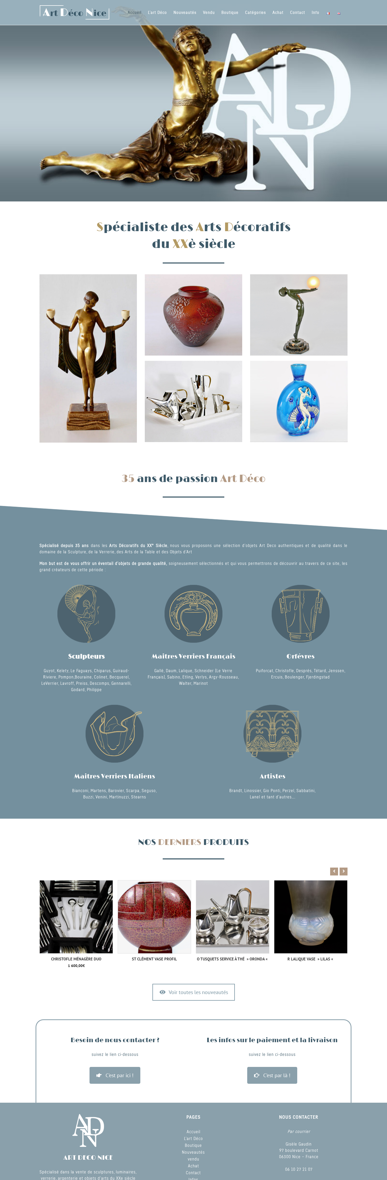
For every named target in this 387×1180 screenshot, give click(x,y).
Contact (193, 1173)
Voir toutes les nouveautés (198, 992)
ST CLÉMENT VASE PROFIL (76, 958)
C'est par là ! (276, 1075)
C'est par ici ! (119, 1075)
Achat (193, 1166)
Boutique (193, 1145)
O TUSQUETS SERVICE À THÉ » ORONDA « (154, 958)
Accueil (193, 1132)
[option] (76, 921)
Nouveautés (193, 1152)
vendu (193, 1159)
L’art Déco (193, 1139)
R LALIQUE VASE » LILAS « (232, 958)
